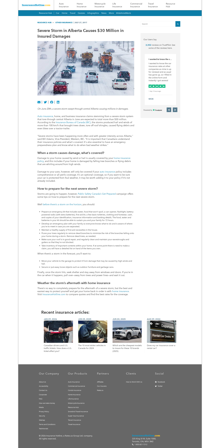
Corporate (43, 395)
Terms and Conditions (47, 424)
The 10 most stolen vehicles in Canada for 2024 (92, 346)
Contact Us (43, 390)
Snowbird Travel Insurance (78, 412)
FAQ (40, 399)
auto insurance (107, 171)
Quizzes (81, 13)
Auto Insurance (64, 5)
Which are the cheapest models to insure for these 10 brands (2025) (127, 348)
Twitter (160, 386)
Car (57, 13)
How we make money (47, 403)
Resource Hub (170, 5)
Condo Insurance (74, 390)
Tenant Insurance (74, 420)
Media (41, 407)
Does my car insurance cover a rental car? (161, 346)
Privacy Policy (44, 412)
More (111, 13)
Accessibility (43, 386)
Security (42, 416)
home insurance (120, 291)
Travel (72, 13)
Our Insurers (102, 386)
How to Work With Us (134, 382)
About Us (42, 382)
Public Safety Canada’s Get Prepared (97, 193)
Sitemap (42, 420)
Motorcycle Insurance (100, 5)
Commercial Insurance (136, 5)
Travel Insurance (153, 5)
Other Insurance (64, 22)
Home (64, 13)
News (103, 13)
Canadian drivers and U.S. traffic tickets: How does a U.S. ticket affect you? (58, 348)
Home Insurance (81, 5)
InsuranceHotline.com (54, 294)
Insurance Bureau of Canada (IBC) (73, 122)
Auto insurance (45, 116)
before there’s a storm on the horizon (62, 204)
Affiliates (100, 382)
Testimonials (43, 429)
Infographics (93, 13)
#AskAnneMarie (123, 13)
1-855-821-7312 (140, 444)
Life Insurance (117, 5)
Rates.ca (100, 390)
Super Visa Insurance (76, 416)
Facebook (161, 382)
